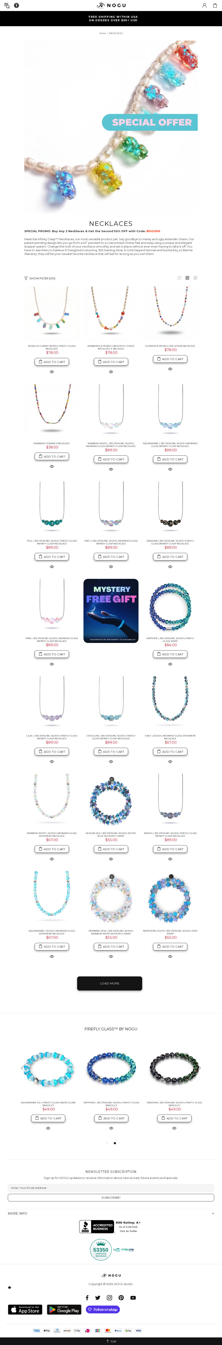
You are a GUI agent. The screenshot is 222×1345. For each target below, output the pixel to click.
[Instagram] (109, 1298)
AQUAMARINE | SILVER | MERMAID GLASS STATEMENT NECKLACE (52, 932)
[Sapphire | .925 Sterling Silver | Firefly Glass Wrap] (170, 606)
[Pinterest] (121, 1298)
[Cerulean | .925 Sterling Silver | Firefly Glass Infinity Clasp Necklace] (110, 703)
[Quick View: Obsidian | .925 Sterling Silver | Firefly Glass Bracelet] (174, 1128)
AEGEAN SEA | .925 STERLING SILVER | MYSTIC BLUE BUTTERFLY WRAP (111, 834)
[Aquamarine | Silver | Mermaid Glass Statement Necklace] (51, 898)
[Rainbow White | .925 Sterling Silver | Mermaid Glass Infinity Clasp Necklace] (110, 411)
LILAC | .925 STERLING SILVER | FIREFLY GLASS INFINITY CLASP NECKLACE (51, 737)
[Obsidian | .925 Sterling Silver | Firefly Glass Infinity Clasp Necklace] (170, 508)
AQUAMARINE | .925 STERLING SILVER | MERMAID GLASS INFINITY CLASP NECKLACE (170, 445)
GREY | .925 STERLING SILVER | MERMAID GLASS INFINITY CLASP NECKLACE (110, 542)
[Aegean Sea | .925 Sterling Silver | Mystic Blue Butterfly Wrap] (110, 801)
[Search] (7, 5)
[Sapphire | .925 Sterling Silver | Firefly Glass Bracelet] (111, 1068)
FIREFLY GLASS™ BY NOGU (111, 1029)
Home (102, 33)
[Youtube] (133, 1298)
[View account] (204, 5)
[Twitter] (97, 1298)
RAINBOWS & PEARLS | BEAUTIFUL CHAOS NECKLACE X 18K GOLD (111, 347)
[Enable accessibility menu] (16, 5)
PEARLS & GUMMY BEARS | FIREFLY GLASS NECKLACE (51, 347)
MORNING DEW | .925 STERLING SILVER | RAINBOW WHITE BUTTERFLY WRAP (111, 932)
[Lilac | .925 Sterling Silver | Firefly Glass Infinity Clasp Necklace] (51, 703)
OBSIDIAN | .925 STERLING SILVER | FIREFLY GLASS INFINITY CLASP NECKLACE (170, 542)
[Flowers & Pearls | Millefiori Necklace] (170, 313)
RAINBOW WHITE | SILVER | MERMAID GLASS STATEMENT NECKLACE (52, 834)
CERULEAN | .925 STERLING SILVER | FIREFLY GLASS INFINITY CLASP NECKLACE (111, 737)
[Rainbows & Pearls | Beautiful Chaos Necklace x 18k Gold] (110, 313)
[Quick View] (52, 371)
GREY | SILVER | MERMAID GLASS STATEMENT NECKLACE (170, 737)
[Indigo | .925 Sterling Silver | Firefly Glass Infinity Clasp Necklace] (170, 801)
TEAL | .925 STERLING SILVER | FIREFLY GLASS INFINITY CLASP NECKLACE (52, 542)
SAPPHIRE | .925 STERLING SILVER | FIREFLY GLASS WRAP (170, 640)
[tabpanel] (48, 1090)
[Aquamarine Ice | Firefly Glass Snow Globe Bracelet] (48, 1068)
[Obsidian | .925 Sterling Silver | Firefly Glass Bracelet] (174, 1068)
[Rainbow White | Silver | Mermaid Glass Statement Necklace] (51, 801)
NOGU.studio (111, 5)
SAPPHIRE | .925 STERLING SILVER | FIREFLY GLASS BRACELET (111, 1104)
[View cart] (215, 5)
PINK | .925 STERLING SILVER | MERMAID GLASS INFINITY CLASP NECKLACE (52, 640)
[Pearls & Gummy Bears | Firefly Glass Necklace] (51, 313)
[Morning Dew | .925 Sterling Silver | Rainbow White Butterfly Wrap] (110, 898)
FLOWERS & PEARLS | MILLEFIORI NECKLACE (170, 346)
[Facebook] (87, 1298)
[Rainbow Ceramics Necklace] (51, 411)
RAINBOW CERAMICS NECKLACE (52, 443)
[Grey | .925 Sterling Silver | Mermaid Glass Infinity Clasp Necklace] (110, 508)
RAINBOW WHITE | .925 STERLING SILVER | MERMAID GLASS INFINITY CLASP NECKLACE (111, 445)
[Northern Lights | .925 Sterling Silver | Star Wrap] (170, 898)
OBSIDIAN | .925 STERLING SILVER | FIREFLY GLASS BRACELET (174, 1104)
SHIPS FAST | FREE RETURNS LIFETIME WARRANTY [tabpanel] (113, 18)
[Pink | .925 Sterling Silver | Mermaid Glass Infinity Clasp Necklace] (51, 606)
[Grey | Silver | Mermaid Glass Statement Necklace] (170, 703)
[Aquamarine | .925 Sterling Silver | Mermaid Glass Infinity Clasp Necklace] (170, 411)
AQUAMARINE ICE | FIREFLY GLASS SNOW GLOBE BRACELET (48, 1104)
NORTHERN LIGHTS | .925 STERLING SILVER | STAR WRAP (170, 932)
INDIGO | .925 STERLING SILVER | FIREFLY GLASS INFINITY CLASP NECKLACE (170, 834)
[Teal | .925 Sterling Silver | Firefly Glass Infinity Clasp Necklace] (51, 508)
